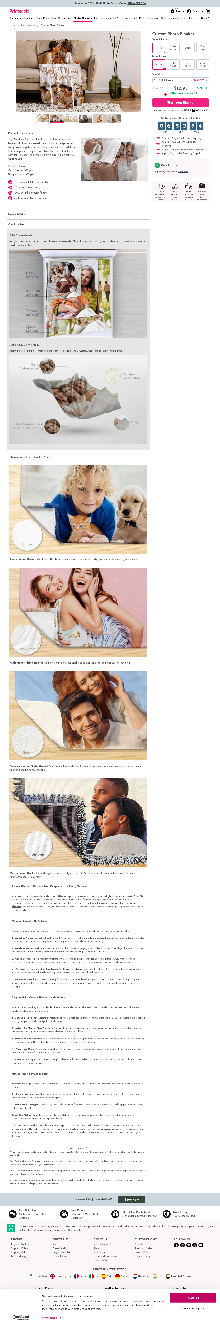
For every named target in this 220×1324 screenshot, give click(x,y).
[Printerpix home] (19, 11)
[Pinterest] (188, 1245)
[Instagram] (182, 1245)
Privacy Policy (142, 1252)
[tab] (42, 118)
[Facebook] (176, 1245)
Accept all (193, 1298)
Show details (49, 1317)
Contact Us (141, 1244)
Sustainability (100, 1260)
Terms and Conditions (105, 1256)
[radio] (158, 48)
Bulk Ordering (18, 1256)
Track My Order (143, 1248)
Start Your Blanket (181, 102)
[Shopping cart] (208, 11)
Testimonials (100, 1252)
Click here (183, 171)
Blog (54, 1244)
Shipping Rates (19, 1252)
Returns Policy (142, 1256)
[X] (194, 1245)
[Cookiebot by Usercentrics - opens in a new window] (21, 1317)
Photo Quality (59, 1248)
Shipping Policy (19, 1248)
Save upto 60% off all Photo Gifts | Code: (110, 3)
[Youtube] (200, 1245)
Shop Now (132, 1199)
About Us (99, 1248)
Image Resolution (61, 1252)
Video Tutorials (60, 1256)
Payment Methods (21, 1244)
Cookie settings (191, 1308)
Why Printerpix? (102, 1244)
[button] (180, 80)
